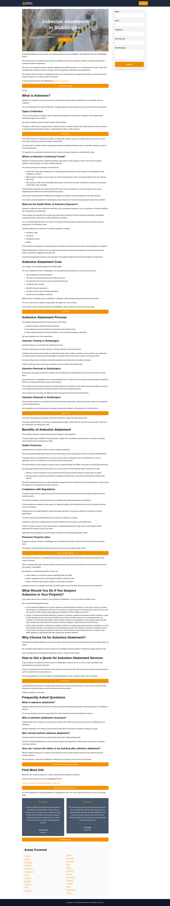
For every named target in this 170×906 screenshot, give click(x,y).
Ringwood (69, 871)
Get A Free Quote (65, 839)
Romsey (69, 855)
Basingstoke (70, 877)
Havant (26, 875)
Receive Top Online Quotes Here (65, 788)
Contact (143, 3)
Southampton (29, 872)
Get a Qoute (65, 681)
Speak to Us (65, 413)
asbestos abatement (62, 81)
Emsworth (27, 884)
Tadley (68, 887)
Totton (26, 887)
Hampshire (70, 880)
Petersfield (70, 861)
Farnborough (70, 890)
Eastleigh (27, 881)
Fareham (25, 783)
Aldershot (69, 883)
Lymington (28, 891)
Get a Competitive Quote (65, 553)
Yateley (68, 893)
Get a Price (65, 311)
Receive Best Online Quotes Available (65, 764)
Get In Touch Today (65, 86)
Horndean (27, 878)
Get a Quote (64, 39)
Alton (68, 865)
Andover (69, 874)
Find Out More (65, 134)
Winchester (70, 858)
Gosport (32, 783)
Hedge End (56, 783)
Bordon (68, 868)
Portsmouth (39, 783)
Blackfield (47, 783)
